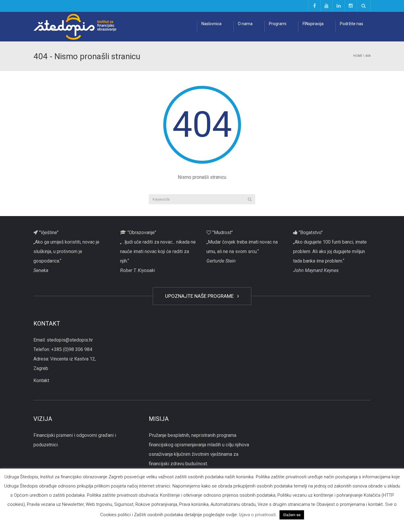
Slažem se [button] (291, 515)
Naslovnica (211, 23)
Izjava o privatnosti (257, 514)
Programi (277, 23)
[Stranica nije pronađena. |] (74, 26)
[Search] (249, 199)
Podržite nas (351, 23)
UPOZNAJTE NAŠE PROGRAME (200, 296)
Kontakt (41, 380)
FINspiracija (313, 23)
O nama (245, 23)
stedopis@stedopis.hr (70, 340)
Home (357, 56)
